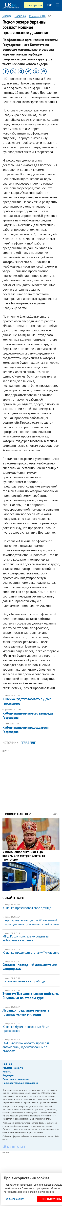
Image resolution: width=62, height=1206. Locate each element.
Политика (20, 15)
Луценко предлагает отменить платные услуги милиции (25, 1012)
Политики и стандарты (15, 1079)
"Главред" (28, 743)
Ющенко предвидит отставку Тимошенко (30, 952)
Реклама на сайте (12, 1067)
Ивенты (6, 1071)
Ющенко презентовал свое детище (26, 908)
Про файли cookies (14, 1198)
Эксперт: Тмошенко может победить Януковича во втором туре (30, 995)
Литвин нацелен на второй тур (23, 981)
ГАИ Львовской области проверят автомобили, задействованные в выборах (25, 1047)
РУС (49, 5)
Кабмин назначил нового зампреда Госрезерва (27, 715)
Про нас (7, 1063)
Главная (6, 15)
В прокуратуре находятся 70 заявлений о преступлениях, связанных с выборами (30, 922)
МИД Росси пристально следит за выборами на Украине (25, 938)
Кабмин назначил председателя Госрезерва (25, 729)
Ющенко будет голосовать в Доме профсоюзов (26, 701)
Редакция (8, 1075)
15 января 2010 (37, 15)
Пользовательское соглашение (20, 1082)
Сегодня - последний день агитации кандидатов (29, 966)
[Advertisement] (31, 776)
